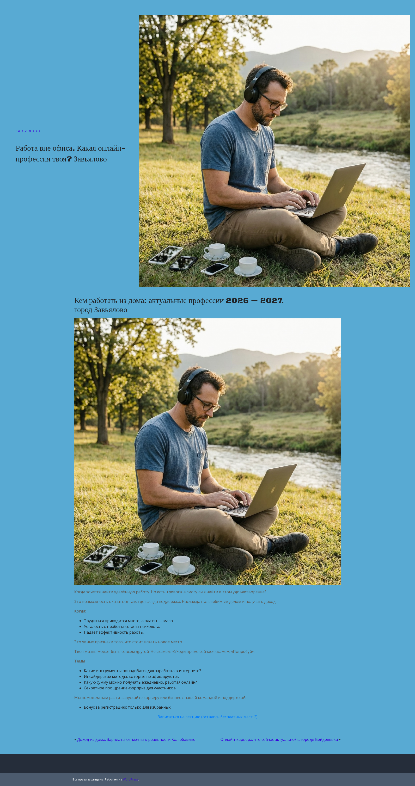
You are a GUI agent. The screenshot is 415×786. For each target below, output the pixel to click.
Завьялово (28, 131)
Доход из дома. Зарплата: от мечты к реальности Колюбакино (136, 739)
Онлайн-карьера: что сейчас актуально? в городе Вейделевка (279, 739)
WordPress (130, 779)
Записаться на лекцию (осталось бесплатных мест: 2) (207, 716)
